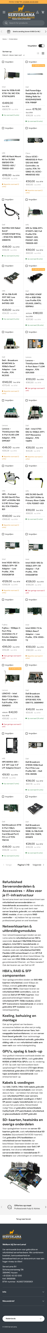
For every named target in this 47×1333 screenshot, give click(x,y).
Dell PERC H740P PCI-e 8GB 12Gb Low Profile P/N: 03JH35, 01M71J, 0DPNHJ (34, 300)
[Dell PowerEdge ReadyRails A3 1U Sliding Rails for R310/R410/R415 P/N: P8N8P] (35, 74)
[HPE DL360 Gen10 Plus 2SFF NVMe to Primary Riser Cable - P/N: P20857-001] (35, 478)
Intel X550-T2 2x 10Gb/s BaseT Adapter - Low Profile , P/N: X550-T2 (35, 634)
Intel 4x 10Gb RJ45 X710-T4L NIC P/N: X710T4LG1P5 (11, 93)
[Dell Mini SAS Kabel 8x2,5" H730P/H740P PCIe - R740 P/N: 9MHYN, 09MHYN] (11, 211)
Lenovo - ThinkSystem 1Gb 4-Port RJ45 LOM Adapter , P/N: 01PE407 (10, 434)
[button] (43, 12)
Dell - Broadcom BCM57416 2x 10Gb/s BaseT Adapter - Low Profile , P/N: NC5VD (10, 368)
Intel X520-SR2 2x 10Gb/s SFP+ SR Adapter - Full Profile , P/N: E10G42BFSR (34, 568)
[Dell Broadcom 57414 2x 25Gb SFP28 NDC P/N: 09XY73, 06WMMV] (35, 677)
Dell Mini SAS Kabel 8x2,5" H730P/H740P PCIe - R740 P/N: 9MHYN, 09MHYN (11, 234)
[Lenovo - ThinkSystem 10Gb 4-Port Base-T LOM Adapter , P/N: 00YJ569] (35, 344)
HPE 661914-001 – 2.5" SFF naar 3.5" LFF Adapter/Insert (11, 765)
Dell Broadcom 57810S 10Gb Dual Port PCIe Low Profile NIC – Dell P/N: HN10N (34, 768)
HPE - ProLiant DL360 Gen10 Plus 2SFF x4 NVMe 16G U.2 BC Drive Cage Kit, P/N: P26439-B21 (11, 502)
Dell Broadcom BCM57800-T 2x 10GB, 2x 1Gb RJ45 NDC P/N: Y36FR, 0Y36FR (34, 831)
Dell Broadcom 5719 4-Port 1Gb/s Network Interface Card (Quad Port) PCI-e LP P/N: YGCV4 (11, 832)
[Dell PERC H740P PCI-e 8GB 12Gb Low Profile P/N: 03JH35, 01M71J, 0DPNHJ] (35, 278)
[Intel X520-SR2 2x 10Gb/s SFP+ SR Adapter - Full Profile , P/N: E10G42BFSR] (35, 546)
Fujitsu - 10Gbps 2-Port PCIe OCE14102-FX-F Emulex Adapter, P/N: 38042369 (11, 634)
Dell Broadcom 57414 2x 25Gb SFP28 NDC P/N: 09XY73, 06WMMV (34, 698)
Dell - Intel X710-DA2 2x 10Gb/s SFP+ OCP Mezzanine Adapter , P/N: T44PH (35, 435)
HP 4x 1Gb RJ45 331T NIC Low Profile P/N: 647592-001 (9, 299)
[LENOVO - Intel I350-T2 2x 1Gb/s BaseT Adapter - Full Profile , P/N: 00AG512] (11, 677)
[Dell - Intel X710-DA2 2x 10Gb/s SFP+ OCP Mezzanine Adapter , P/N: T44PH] (35, 412)
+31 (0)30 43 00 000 (30, 2)
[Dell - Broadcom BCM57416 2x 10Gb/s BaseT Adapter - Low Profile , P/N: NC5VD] (11, 344)
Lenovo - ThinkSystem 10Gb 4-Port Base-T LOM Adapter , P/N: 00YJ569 (35, 366)
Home (5, 39)
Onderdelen (13, 39)
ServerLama (12, 1327)
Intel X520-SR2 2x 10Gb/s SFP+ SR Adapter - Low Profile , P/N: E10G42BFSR (10, 568)
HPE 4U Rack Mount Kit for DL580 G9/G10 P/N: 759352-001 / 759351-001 (11, 162)
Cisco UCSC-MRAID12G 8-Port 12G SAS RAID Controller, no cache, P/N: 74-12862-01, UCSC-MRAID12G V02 (34, 165)
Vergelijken (32, 46)
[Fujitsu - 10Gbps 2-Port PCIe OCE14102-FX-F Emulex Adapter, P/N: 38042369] (11, 611)
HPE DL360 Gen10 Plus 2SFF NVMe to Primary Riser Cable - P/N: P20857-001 (35, 499)
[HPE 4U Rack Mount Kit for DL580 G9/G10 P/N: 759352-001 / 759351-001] (11, 140)
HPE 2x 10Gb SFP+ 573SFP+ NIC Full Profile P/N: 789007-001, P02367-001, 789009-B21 (34, 236)
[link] (10, 864)
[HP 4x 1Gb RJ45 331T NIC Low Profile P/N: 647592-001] (11, 278)
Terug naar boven (23, 1219)
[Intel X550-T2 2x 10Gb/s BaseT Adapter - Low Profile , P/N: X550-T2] (35, 612)
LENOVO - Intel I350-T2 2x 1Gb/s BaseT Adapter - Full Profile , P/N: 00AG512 (10, 699)
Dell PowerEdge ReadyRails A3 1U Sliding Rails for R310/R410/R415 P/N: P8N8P (34, 96)
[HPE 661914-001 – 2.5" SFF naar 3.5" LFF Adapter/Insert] (11, 745)
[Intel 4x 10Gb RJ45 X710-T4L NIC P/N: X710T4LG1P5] (11, 74)
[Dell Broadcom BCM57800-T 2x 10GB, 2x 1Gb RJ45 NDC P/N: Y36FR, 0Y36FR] (35, 809)
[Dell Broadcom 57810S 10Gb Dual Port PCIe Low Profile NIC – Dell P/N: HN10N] (35, 745)
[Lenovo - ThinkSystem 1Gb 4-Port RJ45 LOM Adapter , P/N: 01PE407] (11, 412)
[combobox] (23, 23)
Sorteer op (7, 51)
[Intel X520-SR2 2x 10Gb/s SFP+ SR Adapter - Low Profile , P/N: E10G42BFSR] (11, 546)
